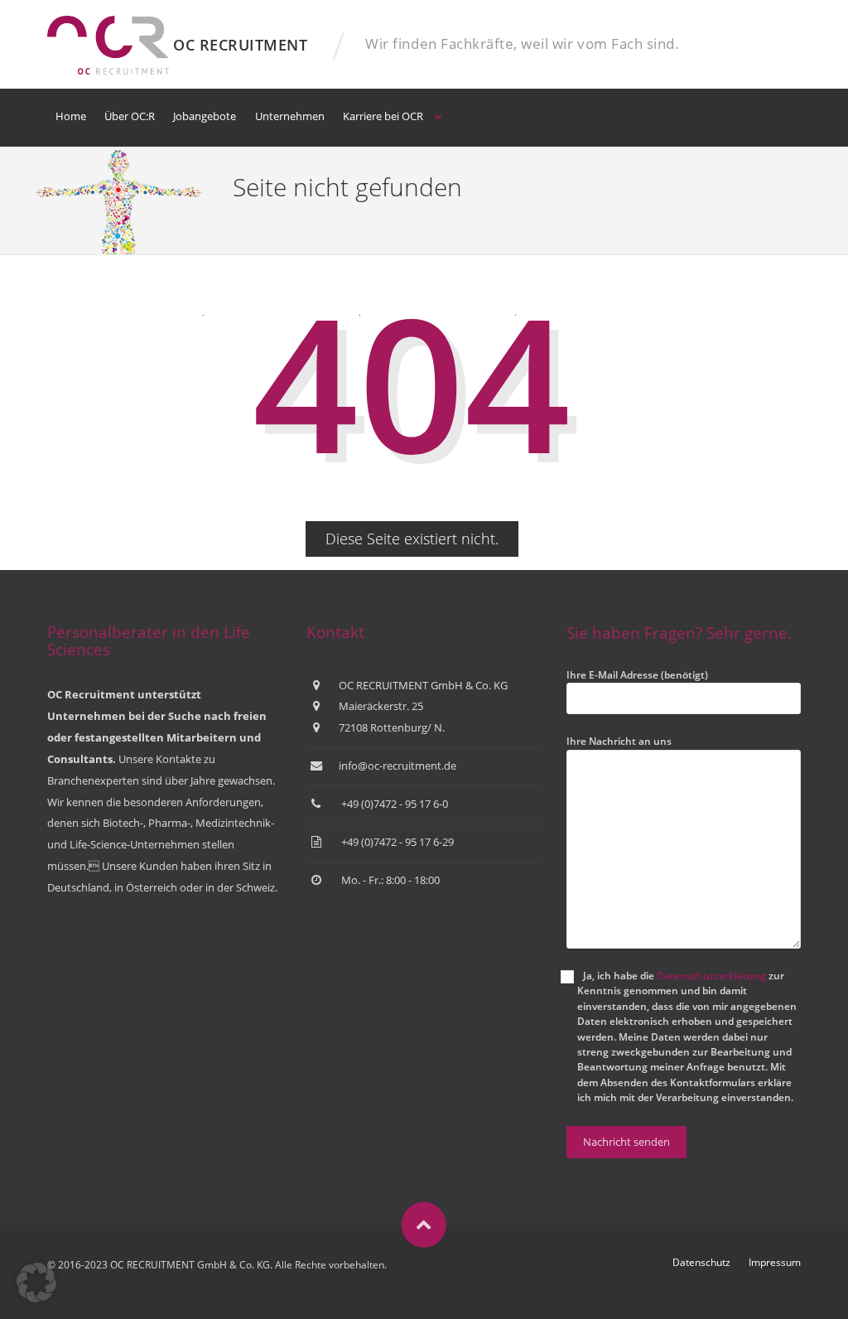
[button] (36, 1282)
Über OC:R (129, 116)
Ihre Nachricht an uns (619, 741)
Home (70, 116)
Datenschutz (701, 1262)
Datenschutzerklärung (711, 976)
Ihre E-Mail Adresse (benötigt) (637, 675)
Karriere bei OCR (383, 116)
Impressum (775, 1262)
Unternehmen (290, 116)
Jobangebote (204, 116)
